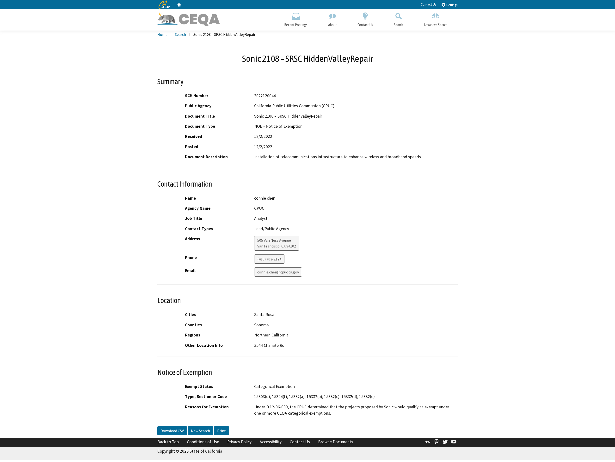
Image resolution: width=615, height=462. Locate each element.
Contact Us (429, 4)
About (332, 25)
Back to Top (168, 441)
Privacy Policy (239, 441)
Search (398, 25)
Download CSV (172, 430)
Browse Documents (335, 441)
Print (221, 430)
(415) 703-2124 (269, 259)
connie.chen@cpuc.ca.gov (278, 272)
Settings (451, 5)
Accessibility (271, 441)
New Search (200, 430)
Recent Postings (296, 25)
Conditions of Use (203, 441)
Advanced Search (435, 25)
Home (162, 34)
